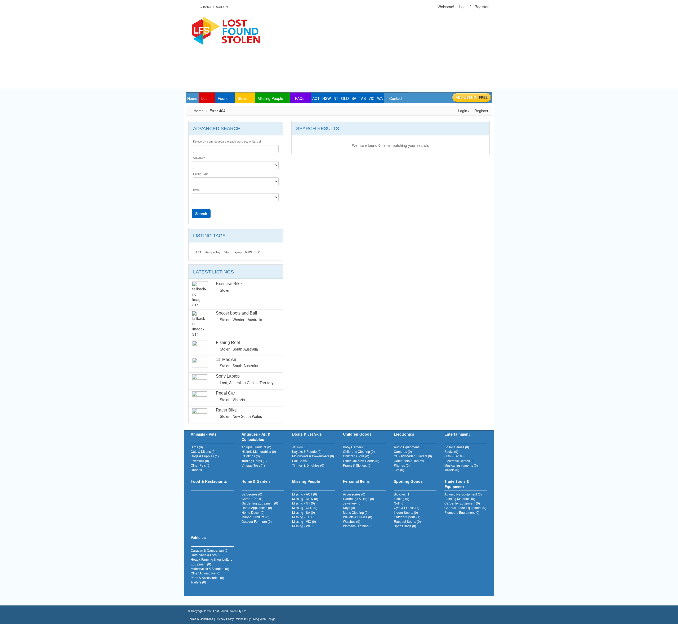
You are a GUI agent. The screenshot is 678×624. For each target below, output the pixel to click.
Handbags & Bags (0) (358, 498)
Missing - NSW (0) (305, 498)
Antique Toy (212, 252)
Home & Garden (256, 481)
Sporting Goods (408, 481)
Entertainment (457, 434)
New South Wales (247, 416)
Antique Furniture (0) (256, 447)
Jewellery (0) (352, 503)
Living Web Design (263, 619)
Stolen (225, 290)
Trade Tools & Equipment (456, 484)
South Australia (245, 349)
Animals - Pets (204, 434)
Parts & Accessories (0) (207, 577)
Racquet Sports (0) (407, 521)
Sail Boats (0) (301, 460)
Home (198, 111)
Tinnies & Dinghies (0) (308, 465)
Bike (226, 252)
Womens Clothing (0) (358, 526)
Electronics (404, 434)
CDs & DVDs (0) (455, 456)
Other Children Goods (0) (361, 460)
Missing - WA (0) (303, 526)
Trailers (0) (198, 582)
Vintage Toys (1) (253, 465)
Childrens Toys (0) (356, 456)
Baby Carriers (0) (355, 447)
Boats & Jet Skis (307, 434)
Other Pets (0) (201, 465)
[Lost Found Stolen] (225, 30)
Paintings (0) (251, 456)
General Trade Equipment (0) (465, 507)
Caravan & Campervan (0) (210, 550)
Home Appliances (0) (257, 507)
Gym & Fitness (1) (406, 507)
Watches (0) (351, 521)
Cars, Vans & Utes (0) (206, 554)
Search (201, 213)
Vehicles (198, 537)
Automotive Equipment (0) (463, 494)
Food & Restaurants (209, 481)
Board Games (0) (456, 447)
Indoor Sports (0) (406, 512)
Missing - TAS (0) (304, 517)
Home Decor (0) (253, 512)
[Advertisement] (400, 52)
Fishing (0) (401, 498)
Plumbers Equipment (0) (461, 512)
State (196, 190)
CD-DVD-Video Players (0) (413, 456)
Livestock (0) (200, 460)
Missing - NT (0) (303, 503)
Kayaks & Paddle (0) (307, 451)
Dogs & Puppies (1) (205, 456)
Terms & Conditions (200, 619)
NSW (248, 252)
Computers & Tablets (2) (411, 460)
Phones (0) (402, 465)
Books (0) (451, 451)
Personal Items (356, 481)
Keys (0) (349, 507)
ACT (199, 252)
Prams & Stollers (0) (357, 465)
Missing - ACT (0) (304, 494)
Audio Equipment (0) (408, 447)
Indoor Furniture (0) (255, 517)
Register (481, 6)
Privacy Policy (225, 619)
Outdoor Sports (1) (407, 517)
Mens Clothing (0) (356, 512)
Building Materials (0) (459, 498)
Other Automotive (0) (205, 573)
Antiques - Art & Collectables (256, 436)
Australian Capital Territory (251, 382)
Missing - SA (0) (303, 512)
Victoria (239, 399)
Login (463, 6)
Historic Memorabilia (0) (259, 451)
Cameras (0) (403, 451)
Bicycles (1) (402, 494)
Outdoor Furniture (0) (257, 521)
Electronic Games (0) (459, 460)
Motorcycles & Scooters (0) (210, 568)
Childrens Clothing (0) (359, 451)
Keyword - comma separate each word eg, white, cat (227, 141)
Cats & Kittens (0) (203, 451)
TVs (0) (399, 469)
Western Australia (247, 319)
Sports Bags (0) (405, 526)
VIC (258, 252)
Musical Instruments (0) (461, 465)
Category (199, 158)
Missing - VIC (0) (304, 521)
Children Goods (357, 434)
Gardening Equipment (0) (260, 503)
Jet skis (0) (299, 447)
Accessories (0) (354, 494)
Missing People (306, 481)
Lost (223, 382)
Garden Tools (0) (254, 498)
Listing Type (200, 174)
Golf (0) (399, 503)
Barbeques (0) (252, 494)
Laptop (237, 252)
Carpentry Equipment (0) (462, 503)
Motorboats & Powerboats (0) (313, 456)
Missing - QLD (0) (304, 507)
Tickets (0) (451, 469)
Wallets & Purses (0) (357, 517)
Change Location (213, 6)
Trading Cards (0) (254, 460)
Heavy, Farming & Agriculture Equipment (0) (212, 561)
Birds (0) (197, 447)
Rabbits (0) (199, 469)
